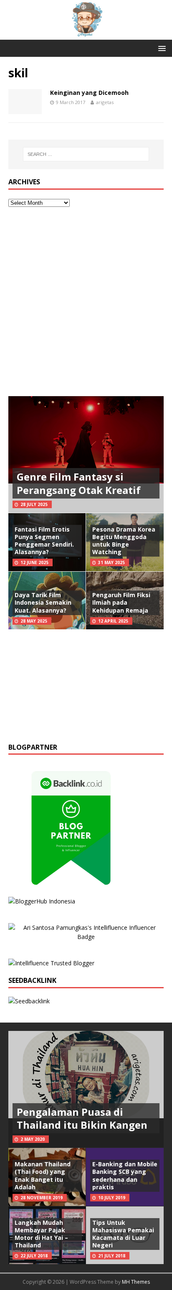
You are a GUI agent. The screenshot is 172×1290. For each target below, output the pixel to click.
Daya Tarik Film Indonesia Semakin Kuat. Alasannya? (43, 602)
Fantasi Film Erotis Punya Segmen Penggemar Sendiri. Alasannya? (44, 540)
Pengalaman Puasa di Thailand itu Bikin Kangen (82, 1118)
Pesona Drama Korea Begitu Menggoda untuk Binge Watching (123, 540)
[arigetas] (86, 35)
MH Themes (136, 1281)
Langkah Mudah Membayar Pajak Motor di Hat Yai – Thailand (41, 1234)
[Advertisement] (86, 302)
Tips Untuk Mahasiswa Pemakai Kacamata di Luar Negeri (123, 1234)
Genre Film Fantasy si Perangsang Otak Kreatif (79, 483)
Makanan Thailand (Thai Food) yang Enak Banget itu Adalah (43, 1175)
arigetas (105, 102)
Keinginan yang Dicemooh (89, 93)
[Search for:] (86, 154)
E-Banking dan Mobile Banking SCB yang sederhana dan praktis (124, 1175)
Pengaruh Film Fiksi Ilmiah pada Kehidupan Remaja (121, 602)
